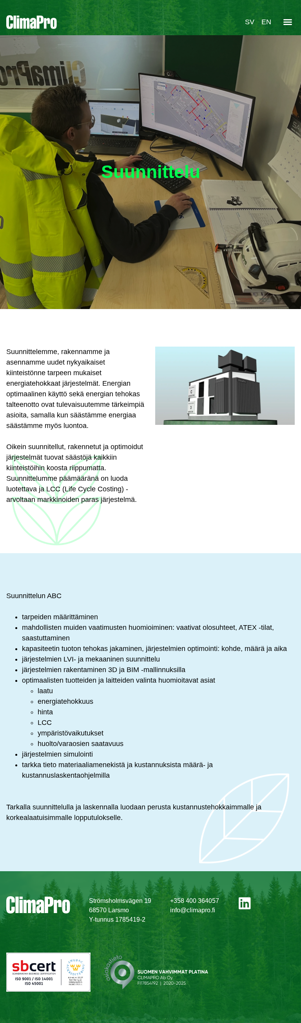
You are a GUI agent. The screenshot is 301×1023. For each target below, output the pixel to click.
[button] (288, 22)
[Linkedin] (245, 903)
